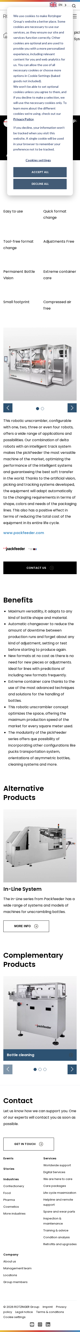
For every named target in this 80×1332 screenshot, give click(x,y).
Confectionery (13, 1186)
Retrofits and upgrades (60, 1244)
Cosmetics (11, 1207)
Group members (15, 1282)
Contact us (36, 568)
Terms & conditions (50, 1312)
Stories (8, 1169)
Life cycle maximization (59, 1193)
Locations (10, 1275)
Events (8, 1158)
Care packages (54, 1186)
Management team (17, 1268)
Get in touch (25, 1144)
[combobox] (60, 5)
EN (60, 5)
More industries (14, 1213)
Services (49, 1158)
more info (22, 926)
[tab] (37, 408)
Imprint (48, 1307)
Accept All (40, 172)
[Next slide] (72, 1069)
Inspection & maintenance (53, 1221)
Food (7, 1193)
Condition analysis (56, 1237)
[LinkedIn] (48, 1324)
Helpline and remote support (58, 1202)
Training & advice (55, 1230)
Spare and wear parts (59, 1211)
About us (9, 1261)
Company (10, 1254)
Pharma (9, 1200)
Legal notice (24, 1312)
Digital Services (54, 1172)
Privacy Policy (23, 119)
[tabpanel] (40, 1018)
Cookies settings (38, 160)
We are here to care (57, 1179)
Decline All (40, 184)
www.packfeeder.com (23, 532)
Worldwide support (57, 1165)
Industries (11, 1179)
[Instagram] (40, 1324)
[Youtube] (32, 1324)
